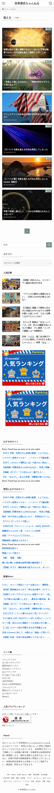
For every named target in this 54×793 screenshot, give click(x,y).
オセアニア (17, 781)
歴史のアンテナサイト (12, 690)
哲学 (27, 785)
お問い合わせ (22, 774)
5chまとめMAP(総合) (11, 684)
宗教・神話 (46, 781)
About (14, 774)
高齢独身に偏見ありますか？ (15, 540)
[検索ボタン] (50, 3)
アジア (29, 778)
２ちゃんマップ (9, 687)
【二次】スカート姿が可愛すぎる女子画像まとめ (24, 627)
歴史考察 (36, 774)
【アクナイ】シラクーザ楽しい (16, 521)
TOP (8, 774)
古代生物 (44, 774)
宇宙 (32, 781)
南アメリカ (8, 781)
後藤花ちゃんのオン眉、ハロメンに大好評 (21, 531)
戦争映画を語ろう (10, 548)
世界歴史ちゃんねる (27, 3)
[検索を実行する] (49, 244)
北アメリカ (47, 778)
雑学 (30, 774)
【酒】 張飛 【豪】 (12, 558)
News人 (5, 697)
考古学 (38, 781)
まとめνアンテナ (9, 693)
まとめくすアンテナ (11, 663)
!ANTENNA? (7, 681)
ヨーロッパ (37, 778)
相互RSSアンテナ (10, 666)
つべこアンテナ (9, 660)
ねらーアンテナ (9, 672)
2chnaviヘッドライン (11, 669)
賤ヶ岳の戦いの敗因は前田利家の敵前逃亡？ (22, 562)
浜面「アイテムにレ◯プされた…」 (18, 535)
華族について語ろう (11, 553)
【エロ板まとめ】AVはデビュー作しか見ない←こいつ (26, 618)
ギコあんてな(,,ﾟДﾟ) (11, 675)
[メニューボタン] (3, 3)
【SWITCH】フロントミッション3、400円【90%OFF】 (27, 526)
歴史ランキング (8, 725)
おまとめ (6, 678)
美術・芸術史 (20, 778)
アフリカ (26, 781)
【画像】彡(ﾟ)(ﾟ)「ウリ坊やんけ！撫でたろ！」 (24, 472)
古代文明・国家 (8, 778)
